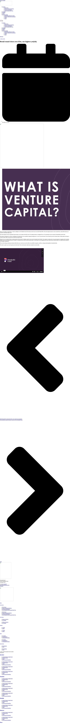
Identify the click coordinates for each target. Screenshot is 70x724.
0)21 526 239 (4, 584)
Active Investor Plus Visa (8, 10)
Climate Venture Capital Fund (7, 656)
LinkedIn (1, 586)
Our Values (4, 620)
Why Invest (4, 607)
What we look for (5, 619)
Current (3, 627)
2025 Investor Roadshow (6, 659)
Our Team (4, 635)
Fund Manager (4, 636)
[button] (35, 21)
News (5, 18)
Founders (3, 11)
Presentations (4, 648)
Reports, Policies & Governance (9, 16)
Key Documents (5, 14)
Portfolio (3, 12)
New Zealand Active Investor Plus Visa (9, 610)
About (3, 13)
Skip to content (2, 0)
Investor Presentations (8, 9)
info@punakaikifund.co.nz (4, 585)
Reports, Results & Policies (9, 8)
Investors (3, 6)
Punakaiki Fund (5, 657)
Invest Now (6, 7)
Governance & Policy (6, 637)
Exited (3, 628)
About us (2, 710)
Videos (5, 17)
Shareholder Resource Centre (9, 15)
